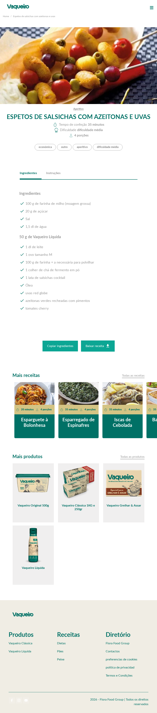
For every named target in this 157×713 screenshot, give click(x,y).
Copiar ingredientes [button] (60, 346)
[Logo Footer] (23, 612)
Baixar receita (95, 346)
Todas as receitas (133, 375)
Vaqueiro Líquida (20, 651)
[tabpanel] (78, 254)
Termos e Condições (119, 675)
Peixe (60, 659)
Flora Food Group (117, 643)
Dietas (61, 643)
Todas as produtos (132, 456)
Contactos (113, 651)
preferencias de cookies (121, 659)
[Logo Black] (18, 3)
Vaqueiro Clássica (20, 643)
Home (6, 16)
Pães (60, 651)
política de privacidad (120, 667)
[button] (151, 7)
